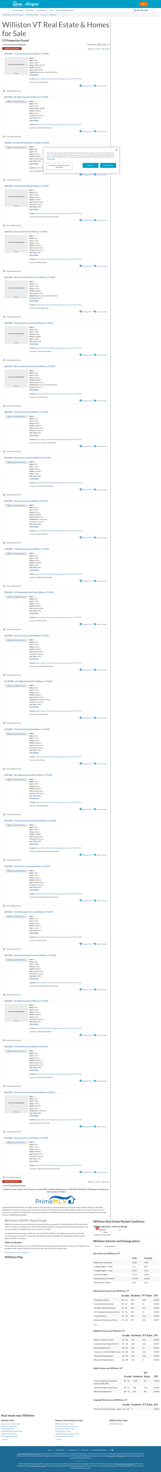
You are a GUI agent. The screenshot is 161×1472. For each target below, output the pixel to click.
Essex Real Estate (7, 1429)
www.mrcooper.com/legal (38, 1466)
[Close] (116, 150)
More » (95, 1325)
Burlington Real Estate (9, 1436)
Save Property (102, 86)
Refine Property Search (12, 48)
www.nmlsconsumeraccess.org (125, 1464)
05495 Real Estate (115, 1424)
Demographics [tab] (110, 1246)
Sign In (144, 4)
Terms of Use (73, 1450)
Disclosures (84, 1450)
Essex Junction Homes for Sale (66, 1426)
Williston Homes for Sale (64, 1424)
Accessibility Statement (100, 1450)
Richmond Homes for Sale (64, 1429)
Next (108, 49)
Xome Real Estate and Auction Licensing (29, 1454)
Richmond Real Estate (9, 1426)
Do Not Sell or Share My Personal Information (59, 166)
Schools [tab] (98, 1246)
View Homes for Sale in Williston (17, 1253)
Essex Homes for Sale (63, 1431)
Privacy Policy (60, 1450)
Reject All (90, 165)
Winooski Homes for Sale (64, 1436)
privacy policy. (51, 159)
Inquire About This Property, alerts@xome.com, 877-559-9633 (58, 79)
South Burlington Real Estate (11, 1431)
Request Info (87, 86)
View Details (34, 75)
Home (50, 1450)
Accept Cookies (108, 165)
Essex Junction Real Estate (10, 1424)
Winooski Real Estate (9, 1434)
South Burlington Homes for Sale (67, 1434)
